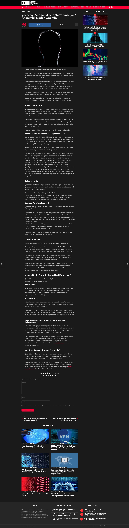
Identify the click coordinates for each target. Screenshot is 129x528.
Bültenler (32, 443)
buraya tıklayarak (59, 343)
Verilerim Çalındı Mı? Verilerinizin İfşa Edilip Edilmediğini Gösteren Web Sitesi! (95, 28)
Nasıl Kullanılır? (99, 7)
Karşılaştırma (63, 7)
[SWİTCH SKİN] (109, 7)
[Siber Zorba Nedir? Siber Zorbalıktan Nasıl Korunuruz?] (95, 38)
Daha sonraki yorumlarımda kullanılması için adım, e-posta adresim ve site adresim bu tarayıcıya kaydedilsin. (48, 405)
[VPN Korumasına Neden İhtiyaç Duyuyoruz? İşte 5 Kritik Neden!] (35, 460)
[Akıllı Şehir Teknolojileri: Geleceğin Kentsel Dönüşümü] (64, 484)
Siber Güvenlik (86, 7)
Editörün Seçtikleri (49, 7)
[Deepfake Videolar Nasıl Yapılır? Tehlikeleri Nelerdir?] (95, 70)
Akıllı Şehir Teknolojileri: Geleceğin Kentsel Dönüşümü (94, 510)
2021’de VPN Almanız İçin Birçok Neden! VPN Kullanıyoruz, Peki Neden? (63, 448)
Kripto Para (75, 7)
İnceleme (28, 7)
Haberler (37, 7)
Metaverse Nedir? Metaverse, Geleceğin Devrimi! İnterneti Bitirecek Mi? (64, 514)
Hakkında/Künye (92, 526)
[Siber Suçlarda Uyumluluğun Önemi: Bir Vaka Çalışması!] (35, 436)
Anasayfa (84, 526)
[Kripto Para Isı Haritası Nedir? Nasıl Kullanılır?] (95, 54)
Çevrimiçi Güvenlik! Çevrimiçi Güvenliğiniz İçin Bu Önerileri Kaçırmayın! (62, 471)
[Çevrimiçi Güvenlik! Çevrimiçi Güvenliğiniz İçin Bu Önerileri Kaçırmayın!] (64, 460)
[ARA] (112, 7)
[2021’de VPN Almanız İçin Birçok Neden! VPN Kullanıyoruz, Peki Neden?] (64, 436)
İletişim (106, 526)
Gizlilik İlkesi (100, 526)
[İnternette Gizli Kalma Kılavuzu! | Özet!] (35, 484)
